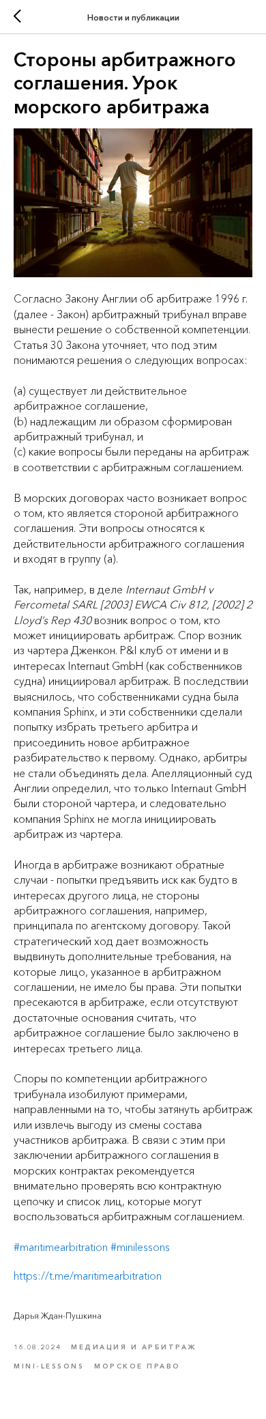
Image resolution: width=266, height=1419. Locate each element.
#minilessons (140, 1247)
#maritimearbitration (61, 1247)
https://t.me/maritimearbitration (88, 1275)
